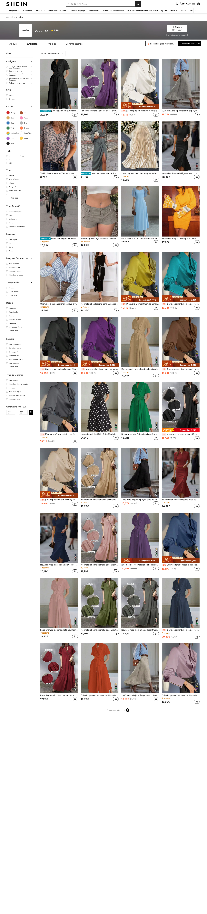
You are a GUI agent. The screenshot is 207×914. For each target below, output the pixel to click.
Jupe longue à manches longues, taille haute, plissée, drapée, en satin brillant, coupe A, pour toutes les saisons (140, 173)
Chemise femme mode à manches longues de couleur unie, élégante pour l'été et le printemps (181, 565)
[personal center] (176, 4)
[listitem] (59, 88)
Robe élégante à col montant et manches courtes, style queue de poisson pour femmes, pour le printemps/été (59, 695)
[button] (193, 4)
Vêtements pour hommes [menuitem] (113, 11)
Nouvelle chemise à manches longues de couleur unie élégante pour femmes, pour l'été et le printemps (100, 369)
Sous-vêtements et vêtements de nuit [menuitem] (142, 11)
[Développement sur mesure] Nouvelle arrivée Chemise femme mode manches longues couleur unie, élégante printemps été (181, 304)
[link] (182, 3)
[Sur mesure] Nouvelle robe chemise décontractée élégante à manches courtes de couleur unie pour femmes (140, 369)
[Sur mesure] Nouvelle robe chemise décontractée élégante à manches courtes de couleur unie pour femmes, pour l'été (140, 565)
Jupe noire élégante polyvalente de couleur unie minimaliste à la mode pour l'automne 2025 (140, 500)
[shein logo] (16, 4)
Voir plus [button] (14, 198)
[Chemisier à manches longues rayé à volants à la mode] (59, 277)
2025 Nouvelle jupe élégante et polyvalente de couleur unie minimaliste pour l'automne (181, 111)
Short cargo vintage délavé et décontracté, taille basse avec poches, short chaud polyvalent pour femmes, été (100, 238)
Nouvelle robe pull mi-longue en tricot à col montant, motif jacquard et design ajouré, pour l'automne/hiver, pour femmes (181, 238)
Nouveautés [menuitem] (27, 11)
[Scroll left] (195, 10)
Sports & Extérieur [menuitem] (169, 11)
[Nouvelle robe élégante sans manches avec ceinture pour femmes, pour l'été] (100, 277)
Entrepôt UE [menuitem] (40, 11)
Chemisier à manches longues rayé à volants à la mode (59, 304)
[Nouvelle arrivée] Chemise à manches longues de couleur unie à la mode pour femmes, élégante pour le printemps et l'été (140, 304)
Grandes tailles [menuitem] (94, 11)
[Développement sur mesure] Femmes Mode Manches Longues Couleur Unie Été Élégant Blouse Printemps (59, 500)
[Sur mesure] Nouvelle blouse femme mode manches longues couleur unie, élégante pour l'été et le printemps (59, 434)
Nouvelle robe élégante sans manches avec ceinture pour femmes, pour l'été (100, 304)
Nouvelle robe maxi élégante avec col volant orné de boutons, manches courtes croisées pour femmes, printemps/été (181, 500)
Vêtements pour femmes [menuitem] (58, 11)
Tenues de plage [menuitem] (78, 11)
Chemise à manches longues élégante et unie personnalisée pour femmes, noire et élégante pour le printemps (59, 369)
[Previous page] (124, 710)
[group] (19, 67)
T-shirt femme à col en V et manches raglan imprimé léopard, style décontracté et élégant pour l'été (59, 173)
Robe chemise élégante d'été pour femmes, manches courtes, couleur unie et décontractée (59, 630)
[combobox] (52, 53)
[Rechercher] (138, 4)
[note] (140, 105)
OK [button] (31, 412)
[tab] (13, 44)
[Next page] (131, 710)
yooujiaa (41, 30)
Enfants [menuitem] (183, 11)
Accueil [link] (9, 17)
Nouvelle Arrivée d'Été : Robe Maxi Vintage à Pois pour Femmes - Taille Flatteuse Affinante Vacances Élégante (100, 434)
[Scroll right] (199, 10)
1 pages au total (113, 710)
